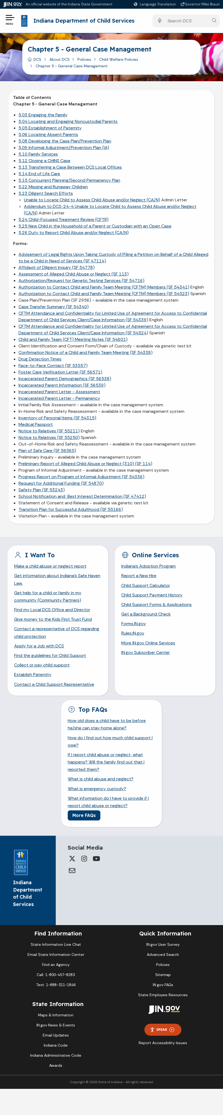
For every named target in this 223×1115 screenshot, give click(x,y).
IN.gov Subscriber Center (145, 652)
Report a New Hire (138, 575)
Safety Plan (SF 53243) (41, 490)
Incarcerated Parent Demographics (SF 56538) (64, 378)
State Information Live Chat (56, 944)
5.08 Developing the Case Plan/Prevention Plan (64, 141)
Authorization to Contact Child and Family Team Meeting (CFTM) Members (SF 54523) (103, 293)
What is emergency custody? (97, 789)
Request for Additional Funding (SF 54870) (61, 483)
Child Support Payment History (151, 595)
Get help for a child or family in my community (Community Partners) (47, 596)
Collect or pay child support (42, 665)
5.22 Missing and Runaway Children (53, 187)
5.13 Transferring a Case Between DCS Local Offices (70, 167)
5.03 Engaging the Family (42, 115)
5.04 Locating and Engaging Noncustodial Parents (67, 121)
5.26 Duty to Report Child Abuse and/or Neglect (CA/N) (73, 232)
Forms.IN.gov (133, 623)
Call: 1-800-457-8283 (56, 974)
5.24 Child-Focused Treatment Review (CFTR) (63, 219)
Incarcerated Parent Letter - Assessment (59, 392)
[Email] (72, 870)
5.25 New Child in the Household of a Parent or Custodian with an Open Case (94, 226)
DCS (37, 59)
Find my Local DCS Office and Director (52, 610)
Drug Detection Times (39, 359)
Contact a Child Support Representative (54, 684)
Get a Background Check (146, 614)
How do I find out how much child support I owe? (110, 741)
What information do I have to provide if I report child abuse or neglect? (108, 801)
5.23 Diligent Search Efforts (45, 193)
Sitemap (163, 974)
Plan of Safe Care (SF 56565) (47, 450)
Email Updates (56, 1035)
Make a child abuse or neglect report (50, 566)
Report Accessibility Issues (163, 1042)
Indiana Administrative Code (55, 1055)
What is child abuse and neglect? (101, 779)
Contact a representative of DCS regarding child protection (56, 632)
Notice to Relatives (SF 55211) (49, 431)
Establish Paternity (32, 674)
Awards (55, 1065)
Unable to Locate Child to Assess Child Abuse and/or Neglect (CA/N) (92, 200)
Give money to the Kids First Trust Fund (53, 619)
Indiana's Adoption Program (148, 566)
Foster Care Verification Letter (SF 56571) (60, 372)
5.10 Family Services (38, 154)
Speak (161, 1029)
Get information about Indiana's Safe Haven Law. (57, 579)
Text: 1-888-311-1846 (56, 984)
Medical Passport (35, 424)
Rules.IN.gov (132, 633)
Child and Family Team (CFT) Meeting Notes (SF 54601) (73, 339)
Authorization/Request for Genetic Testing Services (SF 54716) (81, 280)
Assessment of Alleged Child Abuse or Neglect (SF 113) (73, 274)
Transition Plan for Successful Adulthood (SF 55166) (70, 509)
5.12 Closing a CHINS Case (44, 160)
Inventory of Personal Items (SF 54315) (57, 418)
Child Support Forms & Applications (156, 604)
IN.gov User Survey (163, 944)
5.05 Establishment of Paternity (50, 128)
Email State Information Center (55, 954)
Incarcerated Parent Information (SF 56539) (62, 385)
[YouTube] (96, 858)
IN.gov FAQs (163, 984)
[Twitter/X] (72, 858)
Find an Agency (56, 964)
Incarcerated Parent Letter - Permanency (59, 398)
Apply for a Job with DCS (39, 646)
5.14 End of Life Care (39, 174)
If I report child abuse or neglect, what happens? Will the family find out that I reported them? (106, 762)
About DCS (59, 59)
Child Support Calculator (145, 585)
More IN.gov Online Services (148, 643)
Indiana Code (56, 1045)
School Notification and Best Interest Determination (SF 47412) (82, 496)
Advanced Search (163, 954)
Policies (84, 59)
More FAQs (84, 815)
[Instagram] (84, 858)
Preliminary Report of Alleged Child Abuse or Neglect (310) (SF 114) (85, 463)
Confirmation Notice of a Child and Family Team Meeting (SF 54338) (85, 352)
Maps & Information (55, 1015)
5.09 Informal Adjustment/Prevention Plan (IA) (63, 147)
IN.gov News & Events (55, 1025)
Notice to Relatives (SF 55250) (49, 437)
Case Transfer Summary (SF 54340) (53, 307)
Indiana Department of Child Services (83, 20)
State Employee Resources (163, 994)
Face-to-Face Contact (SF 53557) (53, 365)
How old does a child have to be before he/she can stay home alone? (107, 724)
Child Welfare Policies (118, 59)
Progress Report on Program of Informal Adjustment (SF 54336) (81, 477)
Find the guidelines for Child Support (50, 655)
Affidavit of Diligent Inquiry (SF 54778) (56, 267)
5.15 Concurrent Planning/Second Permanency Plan (69, 180)
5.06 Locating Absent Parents (48, 134)
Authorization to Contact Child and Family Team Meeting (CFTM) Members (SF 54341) (103, 287)
